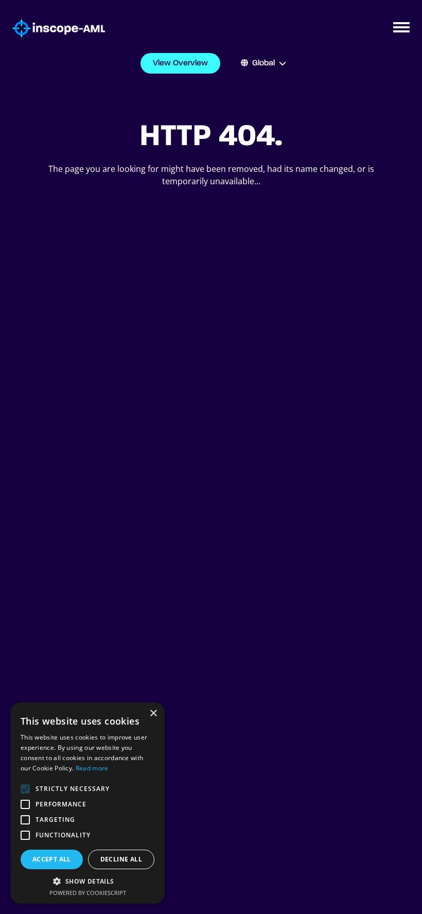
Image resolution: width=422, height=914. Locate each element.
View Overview (180, 63)
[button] (87, 881)
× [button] (153, 713)
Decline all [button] (121, 859)
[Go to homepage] (52, 28)
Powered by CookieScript (87, 893)
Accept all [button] (51, 859)
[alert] (87, 803)
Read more (92, 768)
